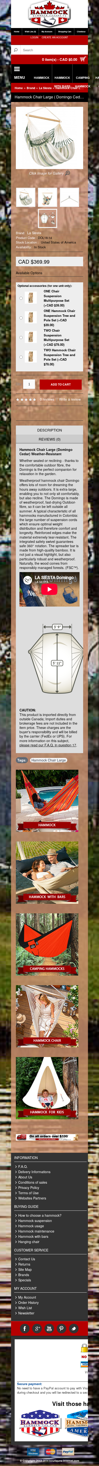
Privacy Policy (28, 1187)
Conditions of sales (32, 1182)
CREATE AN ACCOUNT (55, 37)
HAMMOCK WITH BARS (62, 79)
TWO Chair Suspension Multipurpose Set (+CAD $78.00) (56, 337)
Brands (23, 1274)
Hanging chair (28, 1241)
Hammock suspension (35, 1220)
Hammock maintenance (36, 1231)
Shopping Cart (64, 31)
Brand (31, 88)
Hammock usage (31, 1225)
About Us (25, 1177)
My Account (47, 31)
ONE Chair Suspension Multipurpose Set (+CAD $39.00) (56, 298)
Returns (24, 1264)
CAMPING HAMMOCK (83, 79)
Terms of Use (28, 1192)
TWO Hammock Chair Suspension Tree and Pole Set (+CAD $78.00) (60, 357)
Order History (28, 1302)
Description (49, 429)
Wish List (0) (30, 31)
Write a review (70, 399)
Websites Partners (32, 1198)
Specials (24, 1280)
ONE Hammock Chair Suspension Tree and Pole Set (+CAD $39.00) (59, 317)
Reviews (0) (50, 439)
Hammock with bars (33, 1236)
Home (16, 31)
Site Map (25, 1269)
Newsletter (26, 1313)
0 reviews (47, 399)
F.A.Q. (23, 1166)
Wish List (25, 1307)
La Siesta (45, 88)
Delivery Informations (34, 1171)
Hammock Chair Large (48, 760)
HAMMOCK (42, 77)
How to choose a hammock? (40, 1215)
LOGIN (34, 37)
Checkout (81, 31)
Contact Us (26, 1258)
